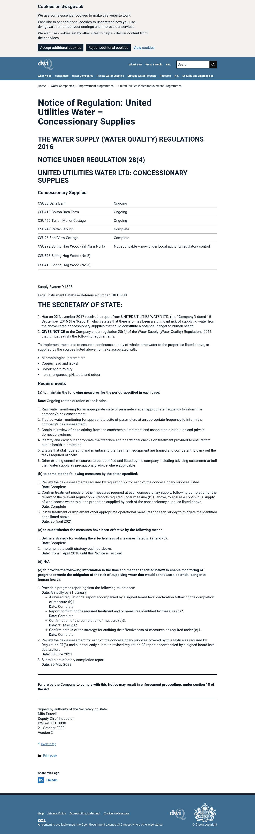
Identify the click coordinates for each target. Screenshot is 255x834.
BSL (168, 64)
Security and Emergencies (197, 75)
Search (183, 64)
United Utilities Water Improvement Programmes (149, 86)
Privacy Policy (56, 813)
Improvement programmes (96, 86)
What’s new (135, 64)
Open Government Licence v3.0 (101, 824)
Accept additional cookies (60, 47)
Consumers (62, 75)
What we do (45, 75)
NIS (177, 75)
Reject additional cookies (108, 47)
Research (165, 75)
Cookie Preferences (116, 813)
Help (41, 813)
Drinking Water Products (142, 75)
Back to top (48, 744)
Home (42, 86)
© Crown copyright (204, 824)
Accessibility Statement (84, 813)
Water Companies (82, 75)
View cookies (144, 47)
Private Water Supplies (110, 75)
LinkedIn (51, 780)
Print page (50, 755)
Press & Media (153, 64)
